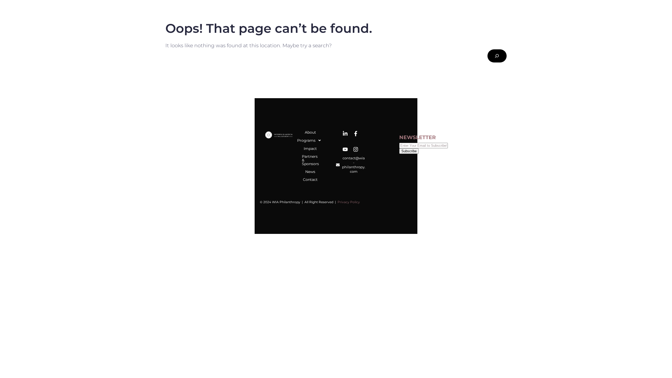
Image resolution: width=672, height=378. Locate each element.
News (310, 171)
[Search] (497, 56)
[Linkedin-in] (345, 133)
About (310, 132)
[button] (310, 140)
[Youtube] (345, 149)
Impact (310, 148)
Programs (309, 140)
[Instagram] (355, 149)
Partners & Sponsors (310, 160)
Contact (310, 179)
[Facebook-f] (355, 133)
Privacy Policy (349, 202)
